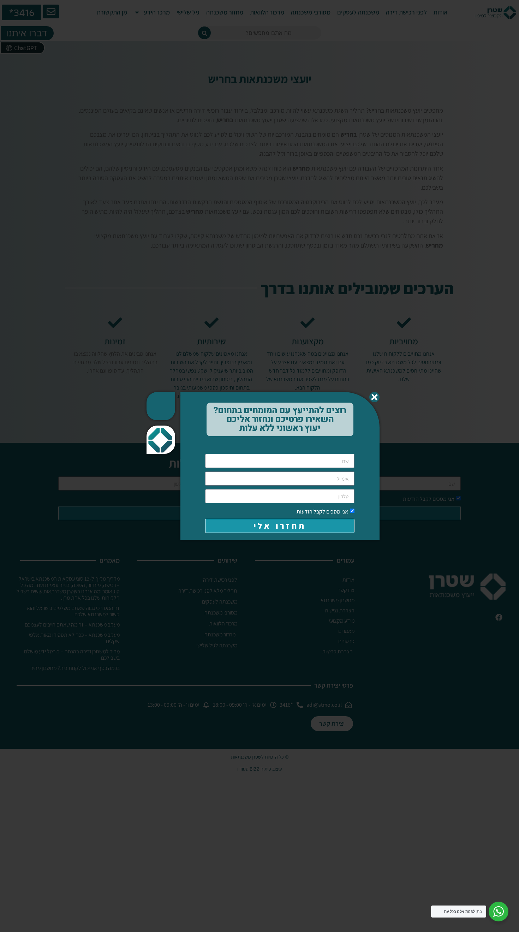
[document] (259, 466)
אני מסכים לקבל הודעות (322, 511)
